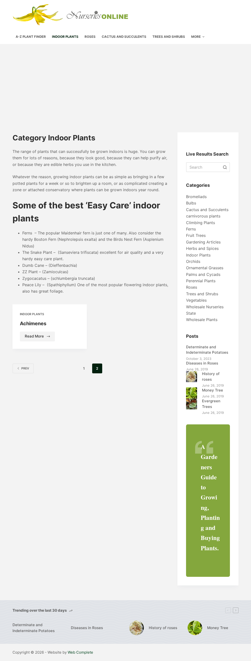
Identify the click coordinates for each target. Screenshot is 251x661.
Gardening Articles (203, 242)
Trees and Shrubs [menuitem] (168, 37)
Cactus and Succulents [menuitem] (124, 37)
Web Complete (80, 652)
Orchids (193, 261)
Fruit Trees (196, 235)
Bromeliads (196, 196)
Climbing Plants (200, 222)
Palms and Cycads (203, 274)
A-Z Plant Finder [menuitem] (31, 37)
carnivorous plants (203, 216)
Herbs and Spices (202, 248)
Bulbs (191, 203)
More (196, 37)
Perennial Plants (200, 280)
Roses (191, 287)
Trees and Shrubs (202, 293)
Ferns (191, 229)
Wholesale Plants (201, 319)
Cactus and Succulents (207, 209)
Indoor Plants (32, 314)
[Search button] (225, 167)
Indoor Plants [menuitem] (65, 37)
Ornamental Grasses (204, 267)
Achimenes (33, 323)
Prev (25, 368)
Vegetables (196, 300)
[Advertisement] (125, 80)
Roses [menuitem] (90, 37)
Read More (40, 337)
